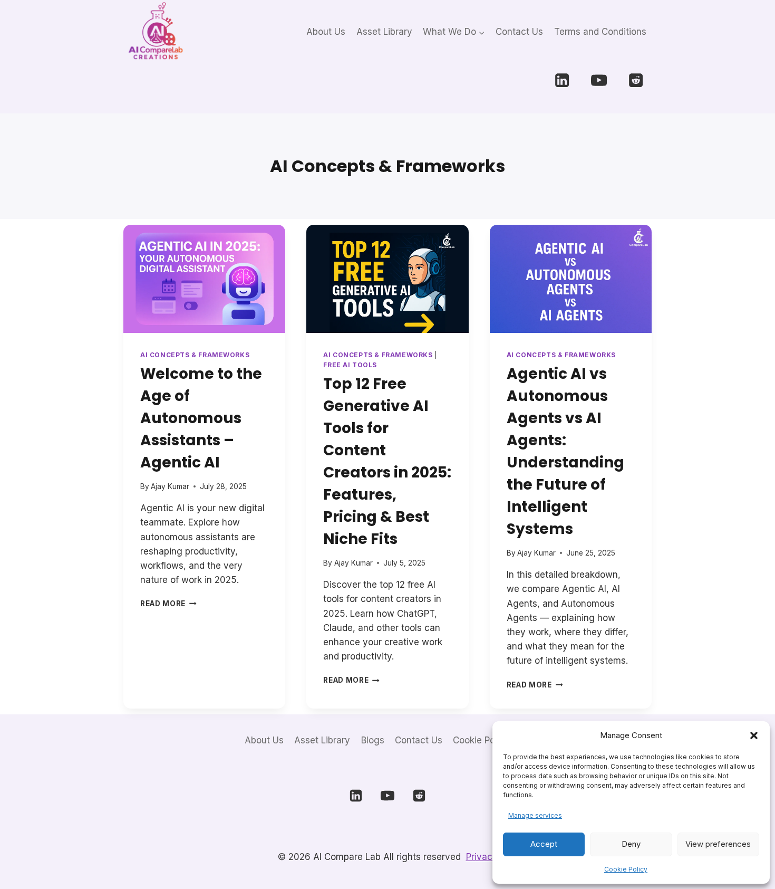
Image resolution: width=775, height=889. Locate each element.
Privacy (482, 857)
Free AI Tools (350, 365)
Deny (631, 844)
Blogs (372, 740)
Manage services (535, 815)
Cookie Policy (625, 869)
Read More (168, 603)
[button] (754, 735)
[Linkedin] (562, 80)
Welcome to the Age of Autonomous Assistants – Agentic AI (201, 418)
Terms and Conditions (600, 31)
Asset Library (384, 31)
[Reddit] (635, 80)
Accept (543, 844)
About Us (325, 31)
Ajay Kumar (170, 486)
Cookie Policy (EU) (491, 740)
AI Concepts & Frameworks (194, 355)
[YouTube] (599, 80)
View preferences (718, 844)
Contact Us (519, 31)
